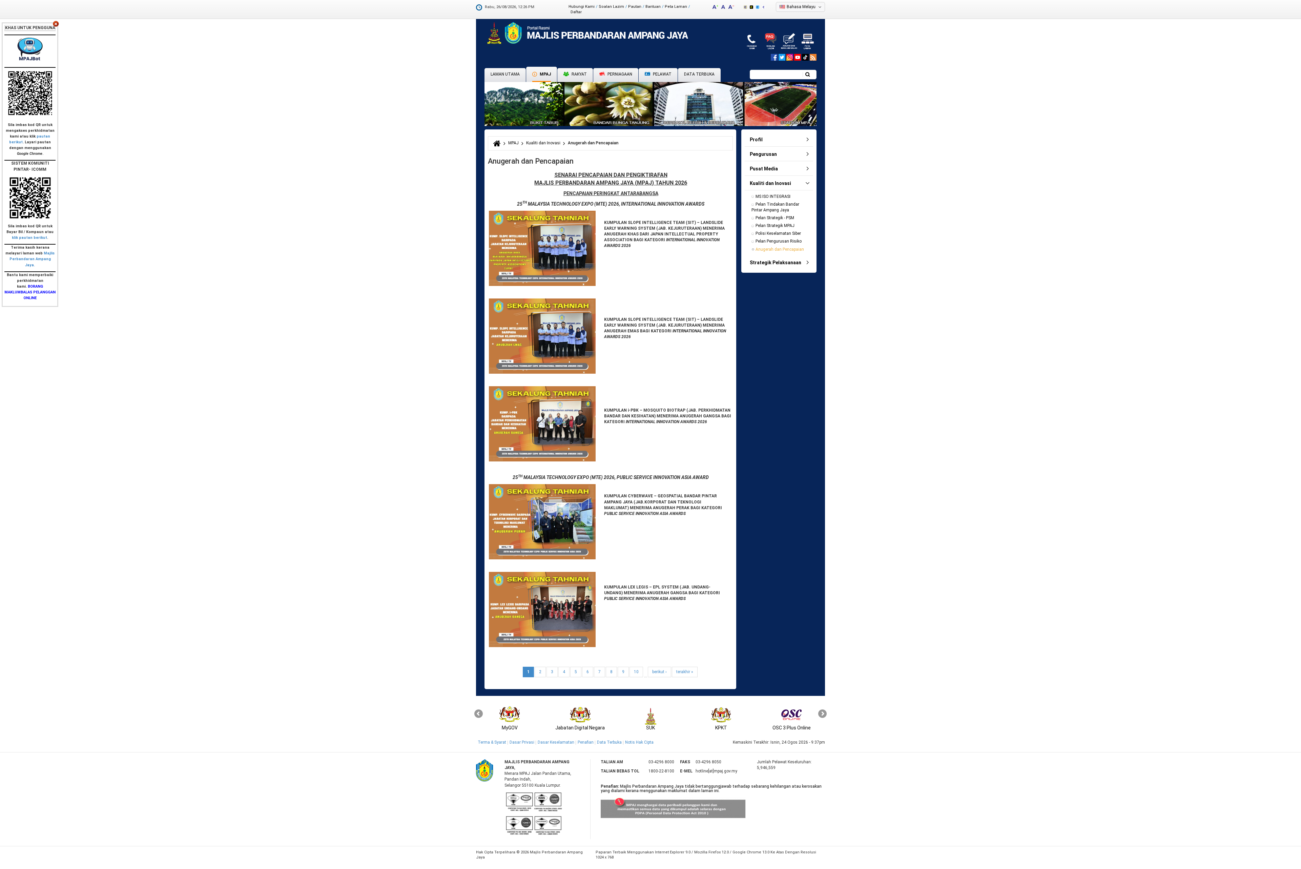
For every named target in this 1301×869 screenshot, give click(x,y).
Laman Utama (505, 74)
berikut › (659, 671)
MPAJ (545, 74)
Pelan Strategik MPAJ (775, 225)
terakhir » (684, 671)
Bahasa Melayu (801, 6)
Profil (756, 139)
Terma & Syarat (492, 742)
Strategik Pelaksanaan (775, 262)
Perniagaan (619, 74)
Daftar (576, 12)
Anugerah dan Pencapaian (780, 249)
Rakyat (579, 74)
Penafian (586, 742)
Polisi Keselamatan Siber (778, 233)
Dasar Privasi (522, 742)
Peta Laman (676, 6)
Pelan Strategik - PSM (775, 217)
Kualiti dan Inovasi (543, 143)
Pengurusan (763, 154)
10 (636, 671)
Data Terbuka (699, 74)
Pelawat (662, 74)
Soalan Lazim (611, 6)
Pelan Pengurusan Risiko (779, 241)
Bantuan (653, 6)
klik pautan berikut (29, 237)
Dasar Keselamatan (556, 742)
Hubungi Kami (582, 6)
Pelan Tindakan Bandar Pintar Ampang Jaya (775, 207)
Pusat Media (764, 168)
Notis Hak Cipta (639, 742)
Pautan (634, 6)
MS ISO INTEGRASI (773, 196)
